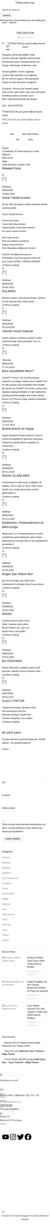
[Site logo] (25, 2)
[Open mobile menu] (3, 3)
